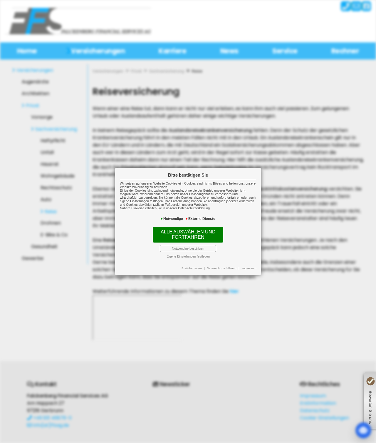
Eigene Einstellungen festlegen (188, 256)
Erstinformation (192, 268)
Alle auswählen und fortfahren (188, 234)
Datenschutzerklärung (221, 268)
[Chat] (363, 430)
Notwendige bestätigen (188, 248)
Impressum (248, 268)
